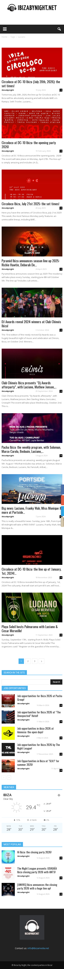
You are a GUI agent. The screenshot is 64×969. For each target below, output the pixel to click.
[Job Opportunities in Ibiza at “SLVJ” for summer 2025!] (8, 765)
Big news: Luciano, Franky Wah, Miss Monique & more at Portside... (32, 510)
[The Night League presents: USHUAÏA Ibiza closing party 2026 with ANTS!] (8, 873)
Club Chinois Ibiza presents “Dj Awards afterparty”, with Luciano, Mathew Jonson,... (29, 384)
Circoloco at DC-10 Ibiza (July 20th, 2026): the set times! (31, 83)
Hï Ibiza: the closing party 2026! (34, 852)
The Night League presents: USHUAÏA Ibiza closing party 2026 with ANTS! (37, 870)
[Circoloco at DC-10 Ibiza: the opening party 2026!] (32, 123)
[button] (59, 29)
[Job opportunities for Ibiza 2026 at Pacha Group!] (8, 700)
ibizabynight (8, 90)
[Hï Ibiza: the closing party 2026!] (8, 857)
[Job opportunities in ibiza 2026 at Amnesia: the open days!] (8, 733)
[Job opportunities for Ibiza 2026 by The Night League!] (8, 749)
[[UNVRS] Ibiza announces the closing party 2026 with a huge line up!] (8, 889)
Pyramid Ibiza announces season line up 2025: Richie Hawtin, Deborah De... (30, 262)
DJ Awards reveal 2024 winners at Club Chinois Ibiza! (31, 323)
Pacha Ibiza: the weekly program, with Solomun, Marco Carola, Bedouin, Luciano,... (31, 449)
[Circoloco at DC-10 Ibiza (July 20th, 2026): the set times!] (32, 62)
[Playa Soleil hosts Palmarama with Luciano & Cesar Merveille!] (32, 607)
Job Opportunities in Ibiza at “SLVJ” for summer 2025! (38, 763)
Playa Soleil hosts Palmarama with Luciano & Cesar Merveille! (30, 628)
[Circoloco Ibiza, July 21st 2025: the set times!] (32, 184)
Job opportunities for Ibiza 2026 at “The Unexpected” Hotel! (39, 714)
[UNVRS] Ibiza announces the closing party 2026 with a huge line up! (37, 886)
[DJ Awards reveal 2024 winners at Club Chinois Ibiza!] (32, 302)
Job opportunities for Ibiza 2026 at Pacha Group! (39, 698)
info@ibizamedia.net (38, 948)
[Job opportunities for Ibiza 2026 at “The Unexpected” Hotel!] (8, 717)
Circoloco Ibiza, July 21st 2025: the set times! (30, 203)
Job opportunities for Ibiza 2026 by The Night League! (38, 746)
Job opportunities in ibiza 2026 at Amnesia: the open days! (35, 730)
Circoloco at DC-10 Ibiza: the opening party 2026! (29, 144)
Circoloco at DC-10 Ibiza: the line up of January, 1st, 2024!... (31, 571)
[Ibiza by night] (32, 7)
